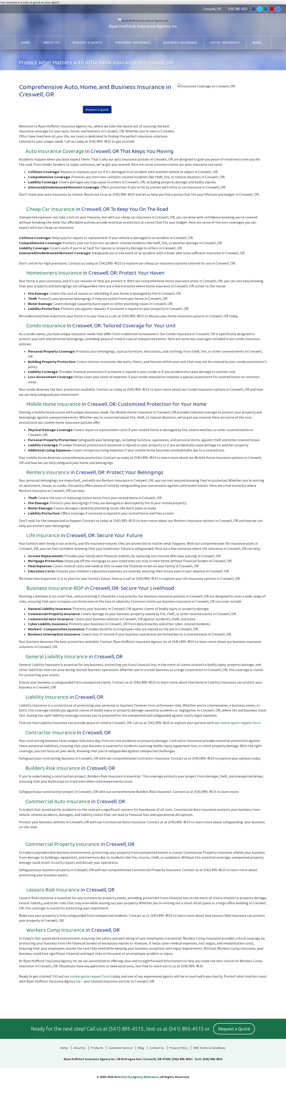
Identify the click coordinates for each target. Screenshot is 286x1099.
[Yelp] (271, 9)
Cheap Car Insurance (50, 209)
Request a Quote (97, 110)
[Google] (277, 9)
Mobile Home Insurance (53, 404)
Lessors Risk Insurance (53, 890)
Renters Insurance (47, 472)
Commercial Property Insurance (62, 844)
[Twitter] (259, 9)
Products (97, 1048)
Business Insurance (49, 588)
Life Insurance (43, 535)
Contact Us (156, 1048)
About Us (80, 1048)
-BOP (77, 588)
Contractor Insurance (50, 732)
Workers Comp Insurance (55, 930)
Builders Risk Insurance (52, 768)
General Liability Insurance (56, 656)
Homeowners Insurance (54, 273)
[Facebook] (253, 9)
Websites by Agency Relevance (136, 1077)
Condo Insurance (46, 326)
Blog (141, 1048)
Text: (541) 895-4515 (208, 1059)
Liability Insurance (46, 697)
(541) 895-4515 (238, 9)
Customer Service (121, 1048)
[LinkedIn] (265, 9)
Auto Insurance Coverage (54, 151)
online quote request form (240, 722)
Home (64, 1048)
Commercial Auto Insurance (57, 801)
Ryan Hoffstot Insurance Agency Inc (143, 26)
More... (259, 42)
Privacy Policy (178, 1048)
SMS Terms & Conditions (209, 1048)
